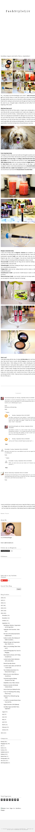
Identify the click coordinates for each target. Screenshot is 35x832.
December (4, 615)
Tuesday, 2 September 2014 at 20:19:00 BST (23, 460)
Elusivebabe (7, 449)
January (4, 730)
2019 (2, 600)
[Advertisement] (17, 36)
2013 (2, 733)
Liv (9, 415)
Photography (4, 758)
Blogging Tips (4, 743)
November (4, 618)
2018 (2, 603)
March (3, 724)
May (3, 719)
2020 (2, 597)
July (3, 714)
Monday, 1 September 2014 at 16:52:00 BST (21, 415)
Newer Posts (5, 513)
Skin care (3, 760)
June (3, 717)
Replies (7, 412)
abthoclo (6, 472)
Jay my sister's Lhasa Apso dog (8, 158)
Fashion (3, 750)
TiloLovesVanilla (4, 261)
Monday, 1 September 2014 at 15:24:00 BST (25, 397)
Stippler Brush (30, 162)
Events (2, 748)
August (4, 712)
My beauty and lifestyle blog (10, 407)
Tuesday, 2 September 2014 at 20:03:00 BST (19, 449)
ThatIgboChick (4, 269)
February (4, 727)
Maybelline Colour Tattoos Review (11, 682)
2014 (2, 613)
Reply (6, 409)
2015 (2, 610)
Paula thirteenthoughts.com (10, 397)
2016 (2, 608)
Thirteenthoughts (5, 265)
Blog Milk (10, 829)
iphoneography (4, 762)
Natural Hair (4, 756)
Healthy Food (4, 752)
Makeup (3, 754)
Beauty (2, 741)
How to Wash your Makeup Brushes (12, 689)
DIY (2, 745)
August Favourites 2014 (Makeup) (11, 704)
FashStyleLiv (18, 11)
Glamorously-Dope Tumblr (7, 276)
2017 (2, 605)
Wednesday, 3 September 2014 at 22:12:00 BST (18, 472)
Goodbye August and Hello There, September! (15, 56)
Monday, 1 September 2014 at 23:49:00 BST (21, 438)
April (3, 722)
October (4, 620)
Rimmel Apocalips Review (9, 663)
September (4, 623)
